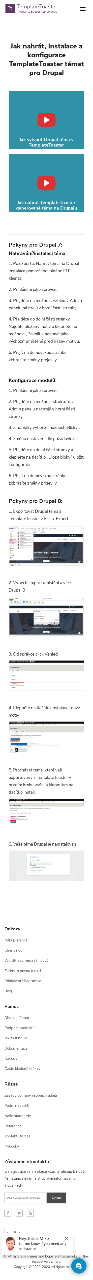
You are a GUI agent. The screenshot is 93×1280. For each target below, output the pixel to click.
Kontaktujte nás (17, 1136)
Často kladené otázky (22, 1068)
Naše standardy (17, 1115)
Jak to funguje (15, 1038)
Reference (12, 1126)
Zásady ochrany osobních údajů (30, 1095)
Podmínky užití (16, 1105)
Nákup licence (16, 940)
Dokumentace (16, 1048)
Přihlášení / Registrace (22, 981)
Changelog (13, 950)
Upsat (56, 1197)
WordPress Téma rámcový (26, 960)
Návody (10, 1058)
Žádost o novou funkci (22, 970)
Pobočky (11, 1146)
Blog (8, 991)
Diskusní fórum (16, 1017)
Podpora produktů (19, 1027)
